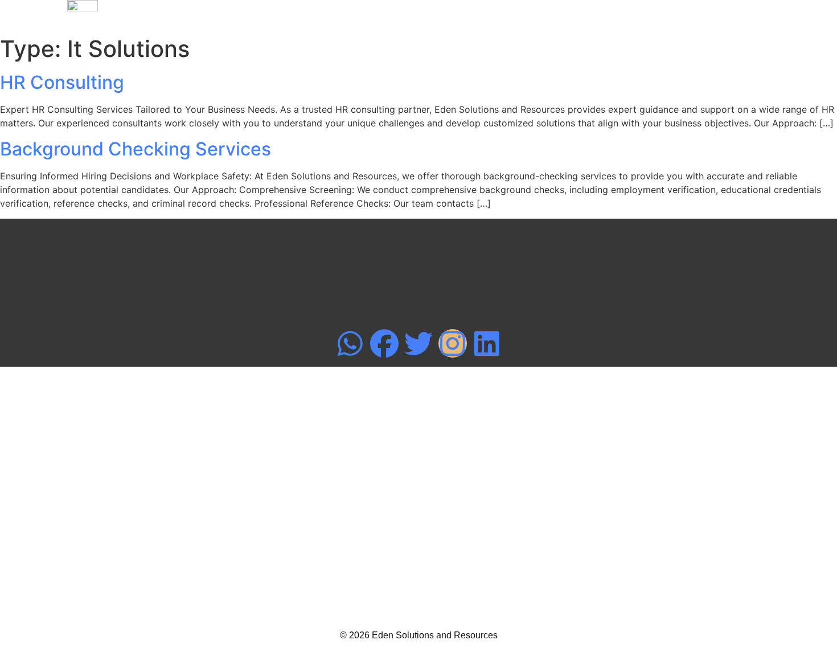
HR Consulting (62, 82)
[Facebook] (384, 343)
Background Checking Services (135, 149)
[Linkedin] (487, 343)
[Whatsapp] (350, 343)
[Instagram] (452, 343)
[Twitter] (418, 343)
